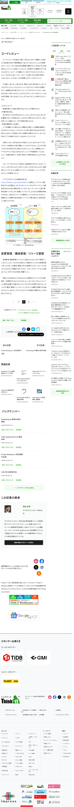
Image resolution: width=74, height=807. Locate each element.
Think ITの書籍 (65, 28)
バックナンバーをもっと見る (25, 488)
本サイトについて (10, 710)
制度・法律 (31, 774)
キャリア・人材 (19, 770)
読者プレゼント (40, 11)
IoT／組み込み (6, 742)
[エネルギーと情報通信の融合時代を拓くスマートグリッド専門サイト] (27, 797)
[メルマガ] (36, 561)
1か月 (68, 51)
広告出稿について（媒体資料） (29, 711)
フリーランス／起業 (33, 770)
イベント (65, 746)
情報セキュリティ (48, 746)
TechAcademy (67, 753)
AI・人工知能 (5, 28)
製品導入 (38, 2)
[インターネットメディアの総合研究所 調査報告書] (27, 792)
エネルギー (49, 2)
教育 (17, 774)
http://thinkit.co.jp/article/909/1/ (14, 182)
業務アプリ (5, 753)
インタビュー (44, 28)
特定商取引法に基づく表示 (30, 714)
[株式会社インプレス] (8, 797)
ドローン (53, 2)
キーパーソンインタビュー (50, 740)
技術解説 (65, 737)
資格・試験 (5, 770)
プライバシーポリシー (11, 714)
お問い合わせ (43, 710)
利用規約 (58, 710)
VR (51, 28)
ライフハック (5, 774)
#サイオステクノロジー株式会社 (28, 310)
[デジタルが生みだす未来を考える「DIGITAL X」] (27, 802)
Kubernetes (14, 28)
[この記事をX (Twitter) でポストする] (28, 329)
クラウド (48, 26)
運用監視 (4, 766)
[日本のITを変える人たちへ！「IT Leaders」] (54, 792)
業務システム (47, 737)
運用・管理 (31, 760)
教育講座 (58, 2)
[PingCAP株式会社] (12, 658)
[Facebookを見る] (54, 697)
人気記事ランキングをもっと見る (62, 163)
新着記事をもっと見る (62, 240)
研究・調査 (68, 1)
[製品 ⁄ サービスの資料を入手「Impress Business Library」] (54, 797)
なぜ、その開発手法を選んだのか (32, 32)
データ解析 (32, 753)
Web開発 (31, 750)
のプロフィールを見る (23, 542)
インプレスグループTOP (62, 714)
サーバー (21, 26)
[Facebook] (42, 561)
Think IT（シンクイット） (9, 7)
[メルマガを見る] (50, 697)
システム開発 (19, 742)
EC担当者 (54, 1)
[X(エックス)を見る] (59, 697)
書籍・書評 (66, 740)
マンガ (56, 28)
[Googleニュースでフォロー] (64, 697)
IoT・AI (58, 1)
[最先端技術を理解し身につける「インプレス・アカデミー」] (54, 802)
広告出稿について (59, 11)
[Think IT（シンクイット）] (10, 702)
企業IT (26, 2)
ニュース (65, 733)
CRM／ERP (19, 756)
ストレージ (40, 26)
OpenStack (24, 28)
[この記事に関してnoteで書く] (38, 329)
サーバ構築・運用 (48, 750)
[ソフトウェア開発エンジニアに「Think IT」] (40, 787)
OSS (30, 756)
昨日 (54, 51)
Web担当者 (49, 1)
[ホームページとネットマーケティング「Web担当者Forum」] (54, 787)
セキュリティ (19, 766)
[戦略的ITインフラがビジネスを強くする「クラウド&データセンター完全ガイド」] (27, 787)
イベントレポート (34, 28)
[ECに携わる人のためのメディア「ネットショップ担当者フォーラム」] (40, 797)
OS (30, 742)
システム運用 (19, 763)
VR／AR (4, 760)
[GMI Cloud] (38, 658)
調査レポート (47, 743)
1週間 (61, 51)
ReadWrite (66, 756)
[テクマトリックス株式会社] (10, 681)
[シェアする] (24, 329)
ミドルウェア (5, 746)
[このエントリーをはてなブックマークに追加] (33, 329)
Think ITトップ (4, 32)
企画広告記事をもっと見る (62, 392)
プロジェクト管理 (6, 763)
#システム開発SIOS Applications (29, 313)
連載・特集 (4, 26)
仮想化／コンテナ (59, 26)
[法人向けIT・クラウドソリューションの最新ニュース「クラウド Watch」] (40, 792)
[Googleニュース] (42, 567)
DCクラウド (63, 1)
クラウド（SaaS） (20, 753)
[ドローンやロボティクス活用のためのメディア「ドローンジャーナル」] (40, 802)
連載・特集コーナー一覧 (16, 32)
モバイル (4, 756)
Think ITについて (50, 11)
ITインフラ (13, 26)
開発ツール (18, 750)
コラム (64, 750)
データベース (19, 746)
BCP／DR (31, 763)
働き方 (30, 766)
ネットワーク (30, 26)
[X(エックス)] (36, 567)
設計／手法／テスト (33, 746)
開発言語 (4, 750)
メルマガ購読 (24, 11)
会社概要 (41, 714)
